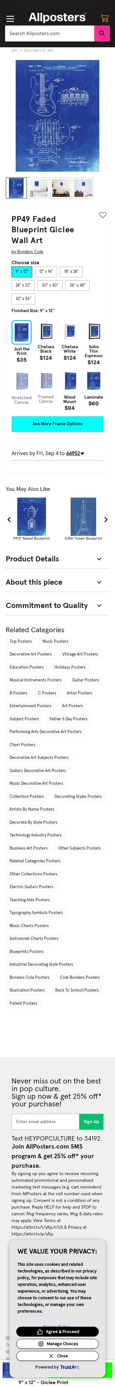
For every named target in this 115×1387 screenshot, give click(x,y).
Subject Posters (24, 719)
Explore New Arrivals (57, 4)
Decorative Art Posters (31, 654)
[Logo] (57, 17)
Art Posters (72, 706)
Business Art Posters (29, 848)
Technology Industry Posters (36, 835)
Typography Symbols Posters (36, 913)
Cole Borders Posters (80, 978)
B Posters (18, 693)
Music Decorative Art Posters (36, 784)
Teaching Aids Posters (30, 900)
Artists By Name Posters (32, 809)
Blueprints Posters (27, 952)
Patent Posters (23, 1003)
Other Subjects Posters (79, 848)
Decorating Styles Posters (78, 797)
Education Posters (27, 667)
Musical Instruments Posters (36, 680)
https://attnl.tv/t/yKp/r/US (37, 1227)
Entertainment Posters (30, 706)
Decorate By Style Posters (33, 823)
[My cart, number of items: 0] (105, 18)
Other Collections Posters (33, 874)
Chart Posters (22, 745)
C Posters (47, 693)
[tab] (22, 271)
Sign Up (91, 1122)
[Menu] (10, 19)
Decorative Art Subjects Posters (39, 758)
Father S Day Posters (69, 719)
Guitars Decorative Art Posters (38, 771)
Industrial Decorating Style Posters (41, 965)
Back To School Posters (77, 990)
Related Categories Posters (35, 861)
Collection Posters (27, 797)
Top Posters (21, 642)
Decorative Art (39, 50)
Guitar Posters (85, 680)
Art (15, 50)
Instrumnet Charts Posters (34, 939)
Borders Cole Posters (30, 978)
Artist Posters (79, 693)
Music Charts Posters (29, 926)
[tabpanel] (57, 365)
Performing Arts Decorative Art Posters (46, 732)
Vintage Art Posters (80, 654)
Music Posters (55, 642)
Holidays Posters (70, 667)
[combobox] (49, 33)
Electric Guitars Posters (31, 887)
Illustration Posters (27, 990)
